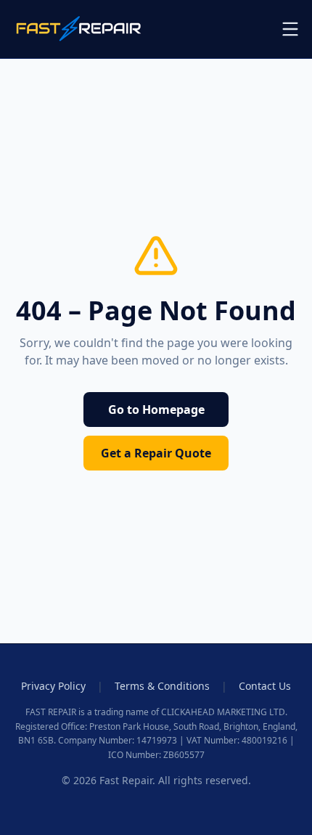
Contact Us (265, 686)
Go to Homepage (156, 410)
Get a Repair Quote (156, 453)
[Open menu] (290, 29)
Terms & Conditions (162, 686)
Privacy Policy (53, 686)
